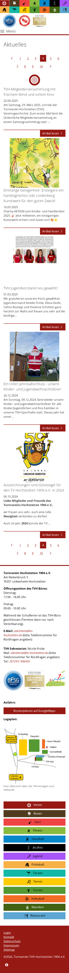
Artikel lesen (51, 133)
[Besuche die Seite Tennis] (24, 10)
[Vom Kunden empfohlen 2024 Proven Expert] (34, 680)
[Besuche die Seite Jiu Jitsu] (55, 3)
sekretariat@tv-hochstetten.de (29, 653)
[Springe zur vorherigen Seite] (11, 58)
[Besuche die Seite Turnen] (35, 10)
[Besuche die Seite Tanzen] (14, 10)
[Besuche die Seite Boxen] (14, 3)
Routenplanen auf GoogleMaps (34, 711)
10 (41, 66)
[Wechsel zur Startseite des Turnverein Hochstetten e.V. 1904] (24, 20)
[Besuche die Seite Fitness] (35, 3)
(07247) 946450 (19, 661)
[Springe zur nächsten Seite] (50, 66)
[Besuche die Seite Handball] (44, 3)
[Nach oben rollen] (61, 965)
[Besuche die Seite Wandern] (55, 10)
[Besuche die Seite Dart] (24, 3)
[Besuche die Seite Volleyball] (44, 10)
